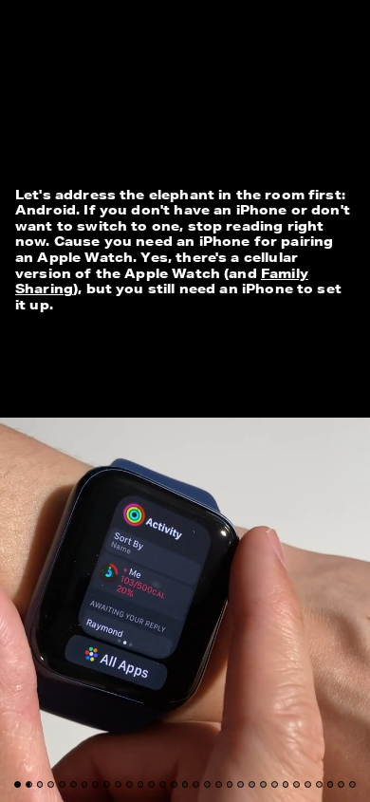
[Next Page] (246, 401)
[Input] (88, 28)
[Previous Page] (61, 401)
